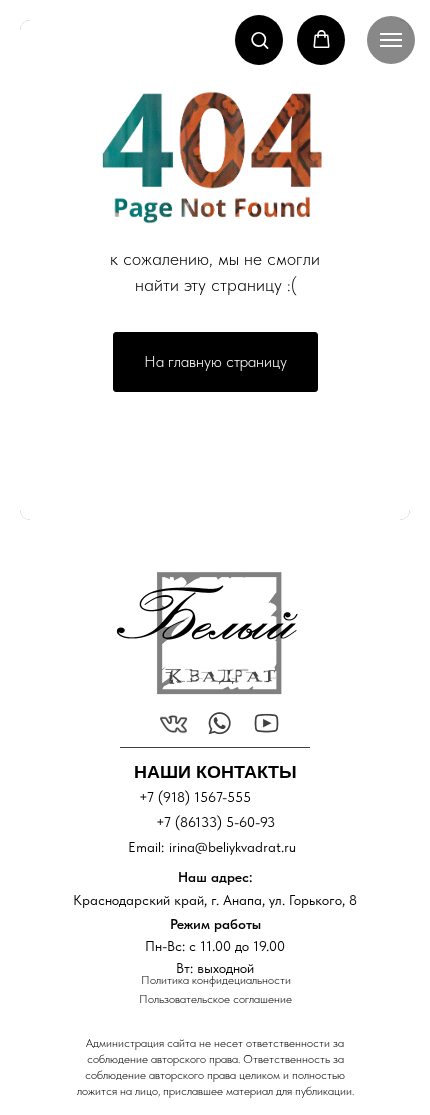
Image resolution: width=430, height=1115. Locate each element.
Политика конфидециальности (216, 980)
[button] (259, 39)
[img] (206, 633)
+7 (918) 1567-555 (195, 797)
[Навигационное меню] (391, 40)
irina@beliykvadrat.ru (232, 847)
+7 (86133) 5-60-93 (215, 822)
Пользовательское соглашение (215, 999)
